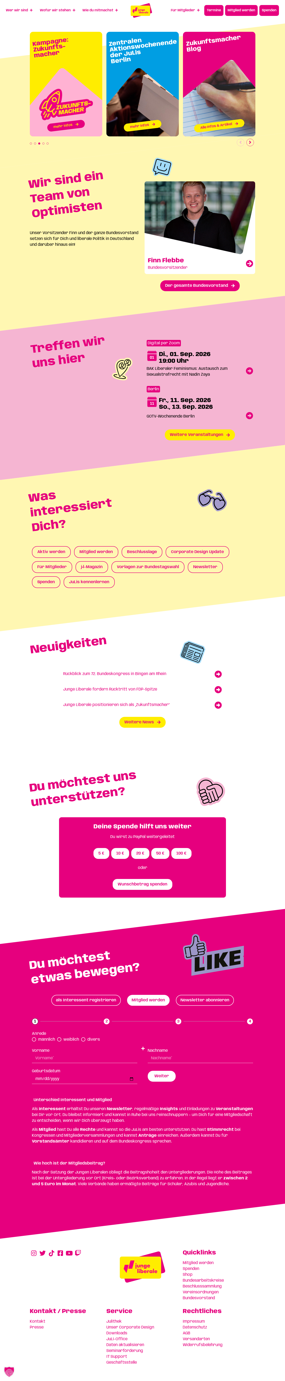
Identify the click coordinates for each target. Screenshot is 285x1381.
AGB (186, 1333)
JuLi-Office (116, 1339)
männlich (46, 1040)
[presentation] (31, 143)
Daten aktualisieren (125, 1345)
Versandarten (196, 1339)
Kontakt (37, 1322)
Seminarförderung (124, 1351)
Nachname (158, 1051)
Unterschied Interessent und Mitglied (73, 1100)
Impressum (194, 1322)
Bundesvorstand (199, 1298)
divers (93, 1040)
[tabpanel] (66, 84)
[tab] (86, 1000)
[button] (142, 1161)
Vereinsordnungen (201, 1292)
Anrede (39, 1034)
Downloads (116, 1333)
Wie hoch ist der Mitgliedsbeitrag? (69, 1163)
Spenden (191, 1269)
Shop (188, 1275)
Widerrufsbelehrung (203, 1345)
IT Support (116, 1357)
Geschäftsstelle (121, 1363)
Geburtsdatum (46, 1071)
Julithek (114, 1322)
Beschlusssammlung (202, 1286)
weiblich (71, 1040)
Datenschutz (195, 1327)
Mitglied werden (198, 1263)
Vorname (40, 1051)
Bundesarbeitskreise (203, 1281)
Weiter (161, 1076)
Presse (37, 1327)
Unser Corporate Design (130, 1327)
